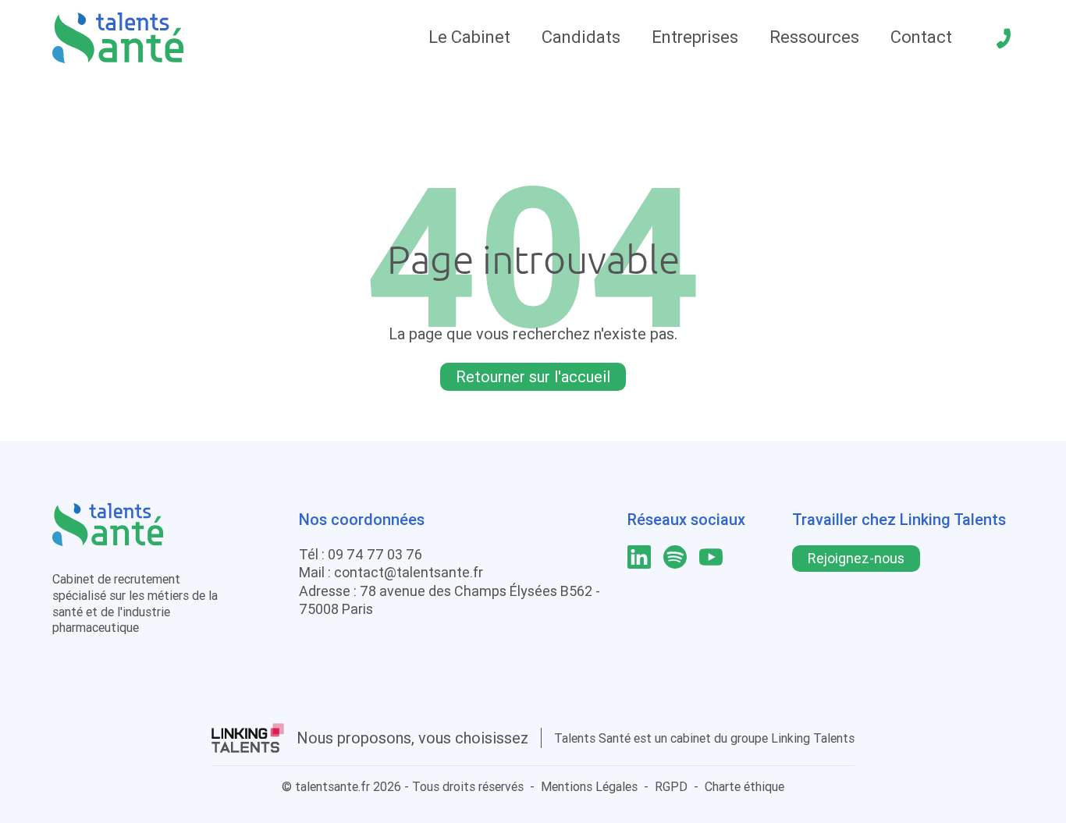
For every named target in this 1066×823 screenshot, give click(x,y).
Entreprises (695, 37)
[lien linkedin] (639, 557)
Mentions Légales (589, 786)
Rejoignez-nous (856, 558)
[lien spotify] (675, 557)
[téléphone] (1003, 38)
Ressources (814, 37)
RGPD (671, 786)
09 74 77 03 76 (375, 554)
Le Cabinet (469, 37)
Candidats (581, 37)
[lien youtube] (711, 557)
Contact (921, 37)
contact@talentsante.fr (408, 572)
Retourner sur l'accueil (533, 376)
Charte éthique (744, 786)
